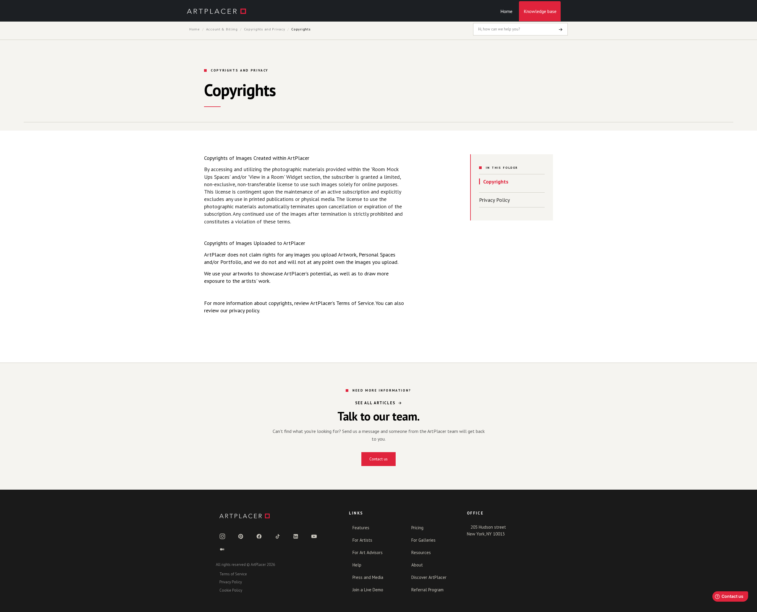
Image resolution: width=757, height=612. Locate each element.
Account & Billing (222, 29)
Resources (421, 552)
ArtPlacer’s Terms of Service (342, 303)
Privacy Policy (494, 200)
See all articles (375, 402)
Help (356, 565)
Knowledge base (540, 11)
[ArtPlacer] (275, 516)
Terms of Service (233, 574)
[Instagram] (222, 536)
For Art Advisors (367, 552)
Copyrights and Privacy (264, 29)
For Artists (362, 540)
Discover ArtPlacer (429, 577)
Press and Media (367, 577)
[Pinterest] (240, 536)
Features (360, 527)
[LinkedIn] (295, 536)
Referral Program (427, 589)
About (417, 565)
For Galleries (423, 540)
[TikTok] (277, 536)
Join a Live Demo (367, 589)
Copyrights (495, 181)
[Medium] (222, 549)
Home (506, 11)
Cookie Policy (230, 590)
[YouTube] (314, 536)
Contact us (378, 459)
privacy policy (244, 310)
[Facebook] (259, 536)
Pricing (417, 527)
